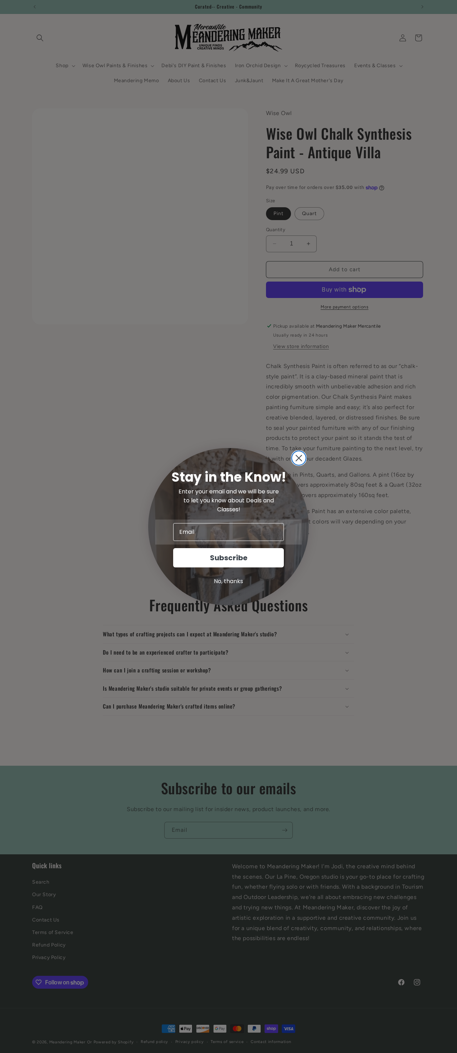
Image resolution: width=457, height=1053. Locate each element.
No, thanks (228, 581)
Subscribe (228, 558)
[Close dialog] (299, 458)
